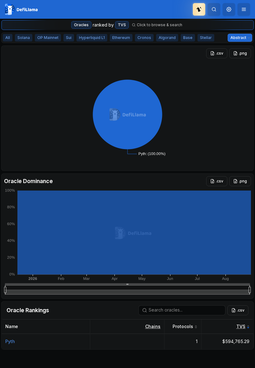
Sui (69, 37)
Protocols (183, 326)
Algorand (167, 37)
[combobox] (229, 9)
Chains (152, 326)
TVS (122, 24)
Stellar (206, 37)
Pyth (10, 341)
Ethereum (121, 37)
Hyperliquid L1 (92, 37)
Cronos (144, 37)
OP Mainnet (47, 37)
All (7, 37)
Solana (23, 37)
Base (187, 37)
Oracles (81, 24)
